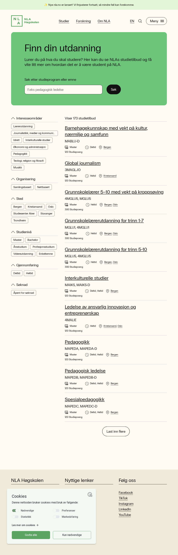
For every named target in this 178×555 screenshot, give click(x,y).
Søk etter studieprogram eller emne (50, 79)
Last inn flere (116, 431)
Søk (113, 89)
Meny (154, 21)
